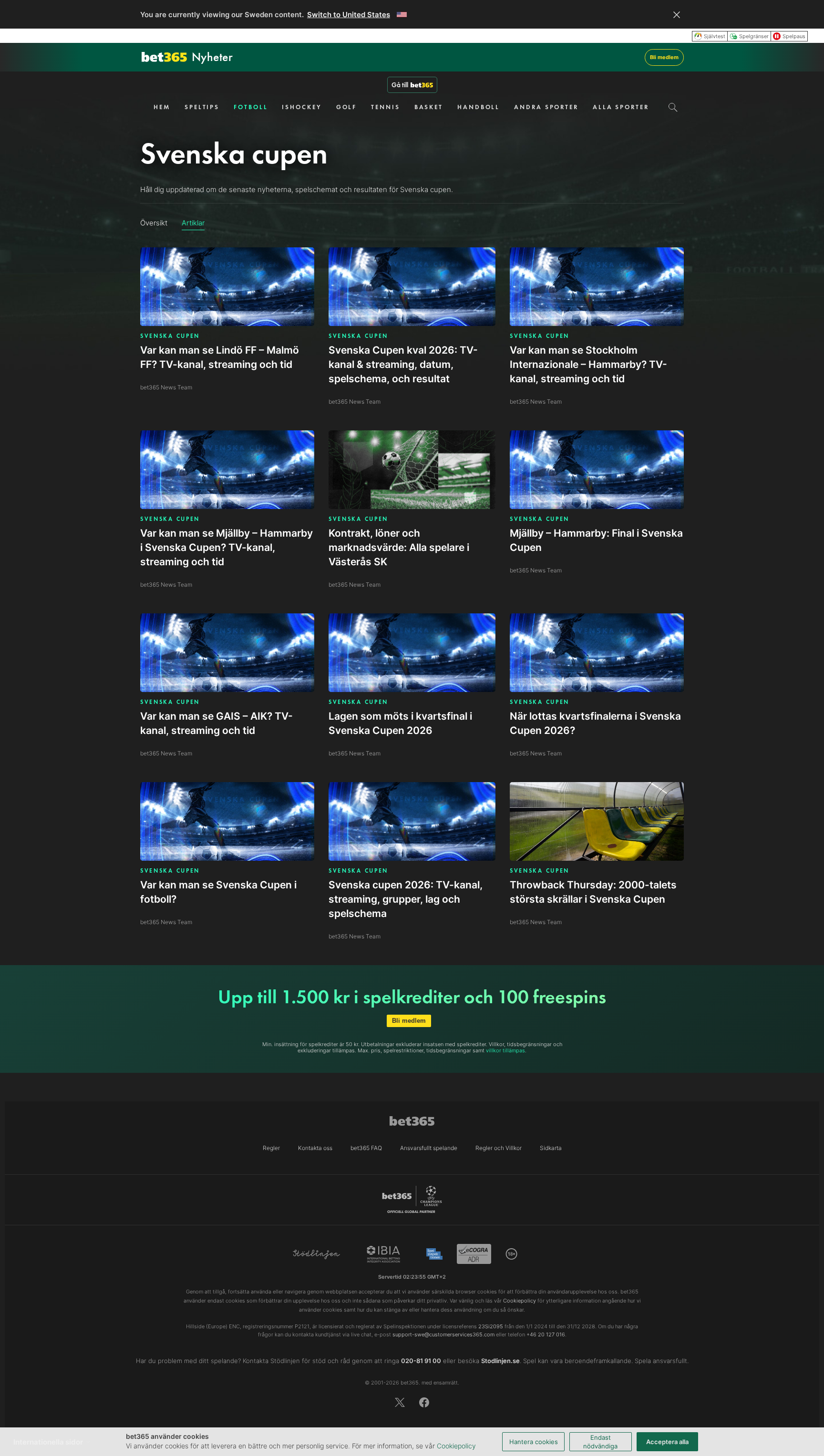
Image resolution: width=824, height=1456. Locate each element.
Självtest (714, 36)
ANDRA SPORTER (546, 107)
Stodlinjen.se (500, 1360)
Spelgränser (754, 36)
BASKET (428, 107)
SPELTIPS (202, 107)
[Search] (673, 107)
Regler (271, 1147)
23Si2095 (490, 1326)
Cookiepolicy (456, 1446)
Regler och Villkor (498, 1147)
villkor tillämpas (505, 1050)
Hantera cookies (533, 1442)
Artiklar (193, 222)
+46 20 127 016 (545, 1334)
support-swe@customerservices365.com (443, 1334)
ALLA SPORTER (621, 107)
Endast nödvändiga (600, 1442)
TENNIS (385, 107)
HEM (162, 107)
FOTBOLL (251, 107)
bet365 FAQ (366, 1147)
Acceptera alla (667, 1442)
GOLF (346, 107)
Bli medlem (664, 57)
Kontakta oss (315, 1147)
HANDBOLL (478, 107)
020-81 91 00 (421, 1360)
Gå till (399, 85)
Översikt (153, 222)
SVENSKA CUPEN (170, 336)
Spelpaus (794, 36)
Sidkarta (551, 1147)
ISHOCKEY (301, 107)
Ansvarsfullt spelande (428, 1147)
